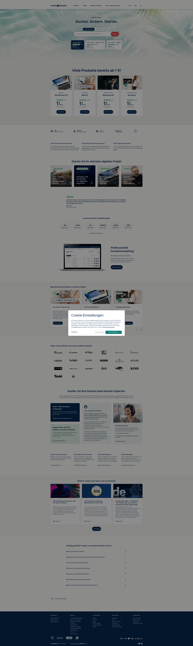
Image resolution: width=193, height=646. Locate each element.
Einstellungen (99, 332)
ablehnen (76, 327)
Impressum (74, 332)
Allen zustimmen (113, 332)
